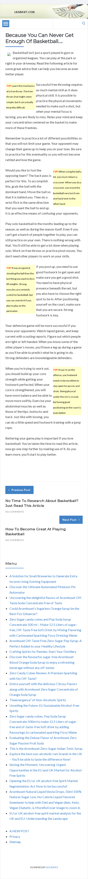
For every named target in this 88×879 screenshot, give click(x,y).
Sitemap (15, 842)
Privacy (14, 836)
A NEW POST (19, 831)
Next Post (69, 519)
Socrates (52, 867)
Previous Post (20, 490)
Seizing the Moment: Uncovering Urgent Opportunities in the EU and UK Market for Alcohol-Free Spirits (45, 770)
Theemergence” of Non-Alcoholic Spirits (37, 700)
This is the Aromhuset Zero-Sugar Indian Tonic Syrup (45, 748)
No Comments (14, 511)
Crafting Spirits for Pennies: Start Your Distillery (42, 651)
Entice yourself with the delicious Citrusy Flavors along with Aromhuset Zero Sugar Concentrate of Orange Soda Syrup (43, 689)
